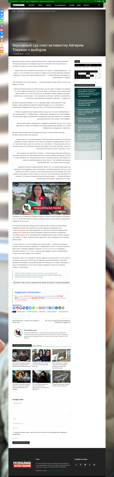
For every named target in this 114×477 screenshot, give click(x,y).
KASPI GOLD (27, 296)
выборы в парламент (52, 311)
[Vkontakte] (27, 307)
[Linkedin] (59, 307)
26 (84, 78)
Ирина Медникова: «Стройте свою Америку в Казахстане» (25, 321)
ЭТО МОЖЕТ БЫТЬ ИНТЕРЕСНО (22, 345)
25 (80, 78)
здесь (27, 221)
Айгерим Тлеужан (21, 311)
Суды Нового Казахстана (30, 41)
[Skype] (53, 307)
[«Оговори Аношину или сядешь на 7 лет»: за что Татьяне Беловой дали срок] (41, 355)
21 (92, 75)
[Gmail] (46, 307)
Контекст (22, 41)
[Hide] (0, 55)
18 (80, 75)
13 (88, 73)
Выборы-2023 (20, 11)
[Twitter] (43, 307)
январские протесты (63, 311)
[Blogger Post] (56, 307)
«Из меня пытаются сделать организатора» (29, 277)
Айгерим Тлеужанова (32, 311)
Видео (14, 360)
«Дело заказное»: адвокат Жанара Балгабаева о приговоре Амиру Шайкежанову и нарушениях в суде (21, 364)
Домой (14, 11)
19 (84, 75)
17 (76, 75)
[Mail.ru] (49, 307)
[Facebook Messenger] (20, 307)
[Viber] (23, 307)
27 (88, 78)
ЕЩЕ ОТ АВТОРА (37, 345)
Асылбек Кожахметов (49, 249)
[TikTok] (101, 1)
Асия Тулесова (30, 251)
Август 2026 (88, 65)
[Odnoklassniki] (40, 307)
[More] (62, 307)
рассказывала (21, 230)
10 (76, 73)
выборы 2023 (42, 311)
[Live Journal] (36, 307)
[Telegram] (99, 1)
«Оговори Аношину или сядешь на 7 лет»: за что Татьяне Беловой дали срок (41, 364)
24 (76, 78)
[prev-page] (13, 393)
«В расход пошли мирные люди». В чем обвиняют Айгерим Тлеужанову (38, 275)
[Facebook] (95, 1)
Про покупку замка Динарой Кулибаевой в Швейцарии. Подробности (58, 321)
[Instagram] (97, 1)
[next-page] (16, 393)
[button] (99, 5)
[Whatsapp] (33, 307)
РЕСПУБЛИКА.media (18, 53)
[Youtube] (103, 1)
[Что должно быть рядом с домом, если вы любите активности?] (61, 376)
